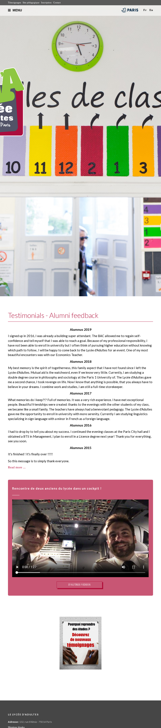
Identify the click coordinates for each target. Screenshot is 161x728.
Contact (57, 2)
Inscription (46, 2)
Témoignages (14, 2)
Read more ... (17, 467)
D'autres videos (79, 584)
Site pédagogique (31, 2)
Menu (17, 10)
